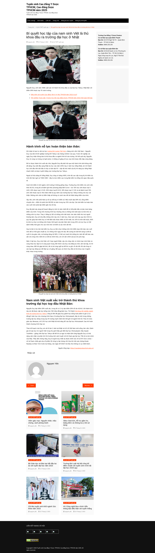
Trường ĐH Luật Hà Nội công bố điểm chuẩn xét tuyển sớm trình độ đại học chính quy (77, 466)
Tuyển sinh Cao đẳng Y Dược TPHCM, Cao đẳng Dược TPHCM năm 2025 (42, 7)
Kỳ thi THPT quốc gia (58, 42)
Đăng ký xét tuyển (81, 20)
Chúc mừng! (31, 20)
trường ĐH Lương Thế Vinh (56, 151)
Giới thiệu (40, 20)
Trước (32, 385)
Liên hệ (48, 20)
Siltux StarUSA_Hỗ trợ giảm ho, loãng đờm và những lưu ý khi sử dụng (76, 423)
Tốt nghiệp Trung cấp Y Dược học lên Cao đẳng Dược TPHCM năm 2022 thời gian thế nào (61, 98)
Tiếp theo (87, 385)
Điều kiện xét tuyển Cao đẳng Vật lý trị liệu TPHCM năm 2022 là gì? (54, 94)
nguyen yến (31, 42)
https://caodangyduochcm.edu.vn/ (82, 348)
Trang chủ (56, 20)
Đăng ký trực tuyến (67, 20)
